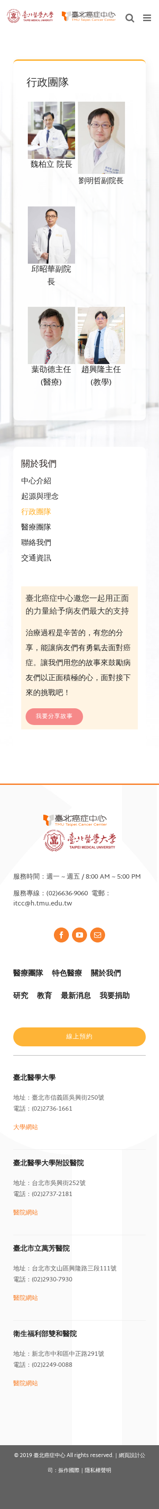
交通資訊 (36, 558)
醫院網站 (25, 1212)
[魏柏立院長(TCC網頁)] (51, 109)
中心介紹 (36, 481)
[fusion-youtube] (79, 934)
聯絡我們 (36, 543)
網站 (32, 1383)
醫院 (19, 1383)
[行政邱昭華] (51, 214)
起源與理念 (40, 497)
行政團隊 (36, 512)
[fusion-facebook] (61, 934)
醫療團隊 (36, 527)
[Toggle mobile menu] (147, 17)
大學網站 (25, 1127)
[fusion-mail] (97, 934)
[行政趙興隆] (101, 314)
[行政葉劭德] (51, 314)
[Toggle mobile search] (129, 17)
